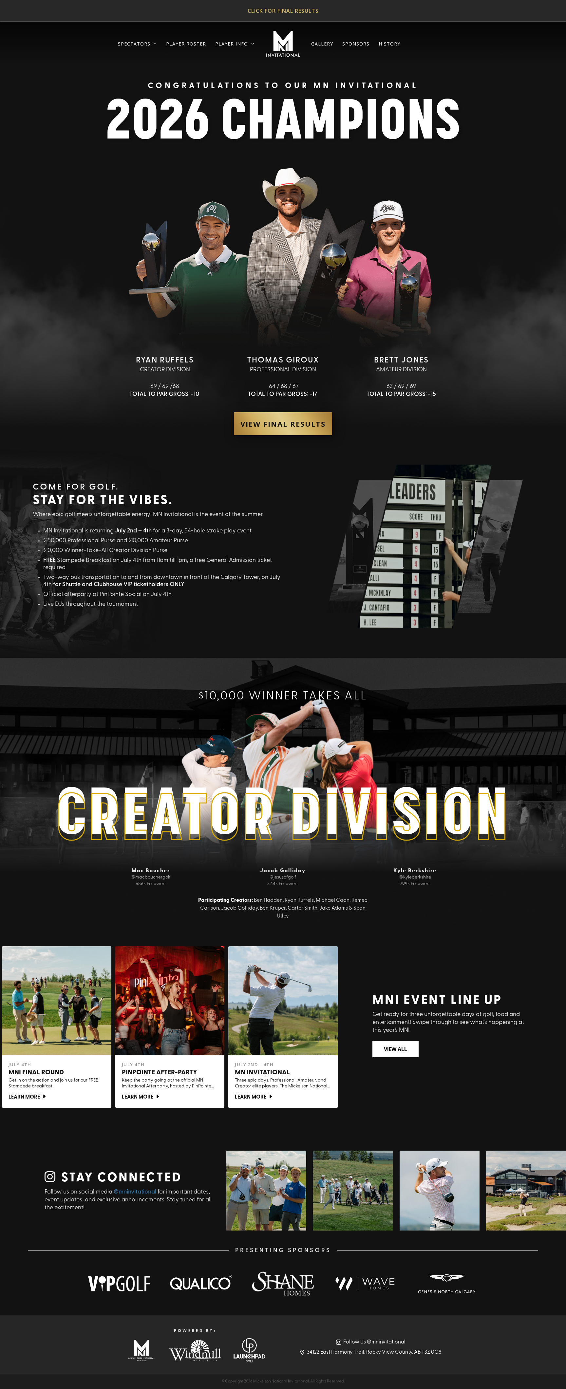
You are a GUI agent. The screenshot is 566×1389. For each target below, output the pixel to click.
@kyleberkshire (415, 877)
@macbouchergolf (151, 877)
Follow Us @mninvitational (374, 1342)
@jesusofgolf (283, 877)
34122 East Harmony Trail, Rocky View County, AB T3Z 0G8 (374, 1352)
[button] (283, 423)
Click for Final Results (283, 10)
